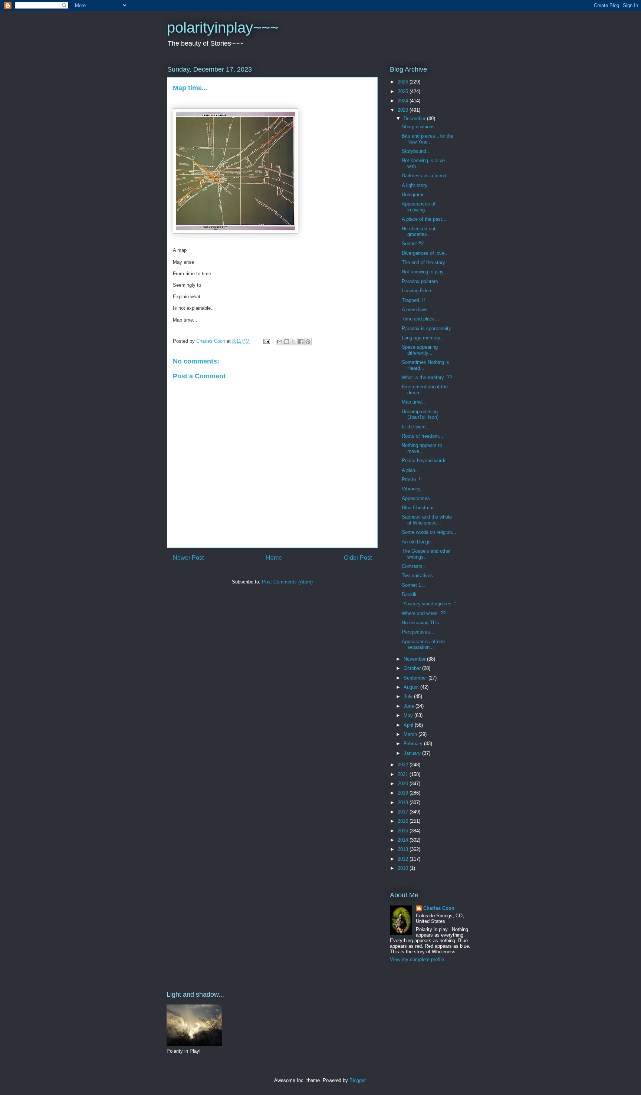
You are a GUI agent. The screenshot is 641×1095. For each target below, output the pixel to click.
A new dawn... (417, 309)
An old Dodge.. (418, 542)
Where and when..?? (424, 613)
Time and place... (420, 319)
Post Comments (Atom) (287, 582)
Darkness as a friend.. (425, 175)
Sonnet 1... (413, 585)
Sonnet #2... (415, 243)
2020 (404, 783)
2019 (404, 793)
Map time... (414, 402)
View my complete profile (417, 959)
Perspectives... (418, 632)
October (413, 668)
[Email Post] (266, 341)
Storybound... (416, 151)
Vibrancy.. (412, 488)
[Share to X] (294, 341)
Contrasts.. (413, 566)
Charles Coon (438, 908)
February (414, 743)
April (409, 725)
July (409, 696)
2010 (404, 868)
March (411, 734)
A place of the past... (424, 219)
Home (274, 558)
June (409, 706)
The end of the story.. (425, 262)
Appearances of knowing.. (418, 207)
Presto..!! (412, 479)
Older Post (358, 558)
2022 (404, 764)
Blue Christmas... (420, 507)
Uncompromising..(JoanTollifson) (421, 414)
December (415, 118)
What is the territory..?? (427, 377)
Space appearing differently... (420, 350)
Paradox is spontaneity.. (428, 328)
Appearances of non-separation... (424, 644)
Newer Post (188, 558)
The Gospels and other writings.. (426, 554)
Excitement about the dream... (425, 389)
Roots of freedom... (422, 436)
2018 (404, 802)
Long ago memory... (423, 338)
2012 (404, 859)
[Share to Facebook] (301, 341)
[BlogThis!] (286, 341)
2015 (404, 830)
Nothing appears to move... (422, 448)
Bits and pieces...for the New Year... (427, 139)
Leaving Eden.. (418, 290)
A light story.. (416, 185)
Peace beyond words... (426, 460)
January (413, 753)
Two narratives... (419, 575)
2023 (404, 110)
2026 (404, 82)
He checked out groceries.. (418, 231)
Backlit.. (411, 594)
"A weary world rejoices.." (429, 603)
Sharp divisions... (420, 126)
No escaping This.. (422, 622)
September (416, 678)
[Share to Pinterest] (308, 341)
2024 (404, 100)
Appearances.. (417, 498)
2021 (404, 774)
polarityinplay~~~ (223, 27)
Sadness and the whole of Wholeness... (427, 520)
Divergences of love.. (424, 253)
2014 (404, 840)
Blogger (357, 1080)
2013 (404, 849)
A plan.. (410, 470)
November (415, 659)
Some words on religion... (429, 532)
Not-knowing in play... (425, 271)
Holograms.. (415, 194)
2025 (404, 91)
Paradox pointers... (422, 281)
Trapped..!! (413, 300)
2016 (404, 821)
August (412, 687)
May (409, 715)
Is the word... (416, 427)
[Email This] (279, 341)
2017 (404, 812)
